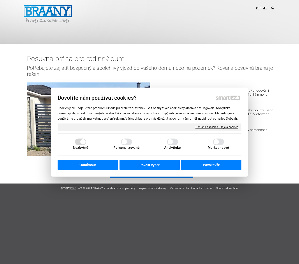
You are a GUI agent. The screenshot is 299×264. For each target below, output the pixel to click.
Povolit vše (211, 165)
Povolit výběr (149, 165)
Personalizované (126, 148)
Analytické (172, 148)
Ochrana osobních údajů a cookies (216, 127)
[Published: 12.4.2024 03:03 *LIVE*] (79, 188)
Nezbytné (80, 148)
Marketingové (218, 148)
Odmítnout (87, 165)
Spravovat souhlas (227, 188)
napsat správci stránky (153, 188)
